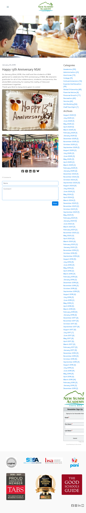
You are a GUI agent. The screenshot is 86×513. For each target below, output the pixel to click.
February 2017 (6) (70, 347)
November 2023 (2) (71, 206)
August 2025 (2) (69, 150)
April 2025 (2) (68, 162)
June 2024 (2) (69, 191)
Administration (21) (71, 72)
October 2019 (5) (70, 253)
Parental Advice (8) (71, 92)
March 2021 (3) (69, 227)
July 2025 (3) (68, 153)
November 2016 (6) (71, 356)
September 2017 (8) (71, 327)
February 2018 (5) (70, 312)
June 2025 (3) (69, 156)
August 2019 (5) (69, 259)
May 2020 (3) (68, 235)
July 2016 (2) (68, 368)
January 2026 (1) (70, 136)
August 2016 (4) (69, 365)
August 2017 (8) (69, 329)
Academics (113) (69, 69)
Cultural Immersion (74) (72, 81)
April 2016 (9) (68, 377)
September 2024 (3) (71, 183)
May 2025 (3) (68, 159)
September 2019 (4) (71, 256)
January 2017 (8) (70, 350)
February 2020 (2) (70, 244)
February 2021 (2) (70, 230)
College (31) (68, 78)
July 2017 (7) (68, 332)
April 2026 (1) (68, 127)
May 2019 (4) (68, 268)
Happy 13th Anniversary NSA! (21, 69)
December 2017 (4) (70, 318)
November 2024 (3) (71, 177)
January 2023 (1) (70, 221)
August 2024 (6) (69, 186)
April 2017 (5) (68, 341)
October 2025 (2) (70, 144)
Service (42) (68, 101)
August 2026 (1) (69, 115)
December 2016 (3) (70, 353)
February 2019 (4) (70, 277)
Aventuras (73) (69, 75)
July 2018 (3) (68, 297)
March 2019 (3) (69, 274)
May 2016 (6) (68, 374)
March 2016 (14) (69, 379)
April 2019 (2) (68, 271)
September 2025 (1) (71, 147)
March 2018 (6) (69, 309)
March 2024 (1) (69, 200)
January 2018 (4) (70, 315)
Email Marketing (70, 444)
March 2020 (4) (69, 241)
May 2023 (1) (68, 215)
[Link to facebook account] (72, 505)
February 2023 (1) (70, 218)
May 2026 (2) (68, 124)
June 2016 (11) (68, 371)
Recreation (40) (69, 98)
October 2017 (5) (70, 324)
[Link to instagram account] (76, 505)
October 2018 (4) (70, 288)
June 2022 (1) (68, 224)
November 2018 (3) (71, 285)
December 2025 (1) (70, 138)
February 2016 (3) (70, 382)
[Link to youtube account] (82, 505)
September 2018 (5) (71, 291)
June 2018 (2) (68, 300)
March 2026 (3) (69, 130)
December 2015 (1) (70, 388)
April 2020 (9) (68, 238)
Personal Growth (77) (72, 95)
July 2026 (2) (68, 118)
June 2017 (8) (68, 335)
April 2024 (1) (68, 197)
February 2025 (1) (70, 168)
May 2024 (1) (68, 194)
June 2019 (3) (68, 265)
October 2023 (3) (70, 209)
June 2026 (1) (68, 121)
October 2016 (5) (70, 359)
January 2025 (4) (70, 171)
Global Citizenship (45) (72, 89)
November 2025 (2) (71, 141)
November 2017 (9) (71, 321)
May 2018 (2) (68, 303)
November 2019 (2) (71, 250)
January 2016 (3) (70, 385)
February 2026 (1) (70, 133)
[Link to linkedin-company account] (79, 505)
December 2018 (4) (70, 282)
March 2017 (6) (69, 344)
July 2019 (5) (68, 262)
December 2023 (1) (70, 203)
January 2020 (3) (70, 247)
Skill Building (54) (70, 104)
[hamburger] (7, 7)
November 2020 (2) (71, 233)
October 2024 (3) (70, 180)
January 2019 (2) (70, 280)
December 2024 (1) (70, 174)
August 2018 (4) (69, 294)
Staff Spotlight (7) (71, 107)
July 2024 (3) (68, 188)
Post (55, 203)
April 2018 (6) (68, 306)
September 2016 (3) (71, 362)
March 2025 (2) (69, 165)
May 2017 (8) (68, 338)
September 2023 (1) (71, 212)
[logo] (45, 7)
